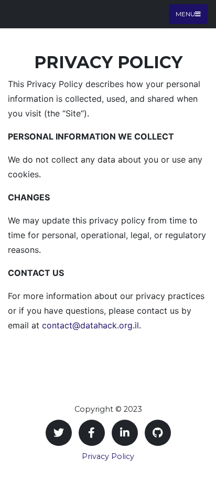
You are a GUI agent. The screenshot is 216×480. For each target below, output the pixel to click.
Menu (185, 14)
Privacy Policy (108, 456)
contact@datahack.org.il (90, 325)
